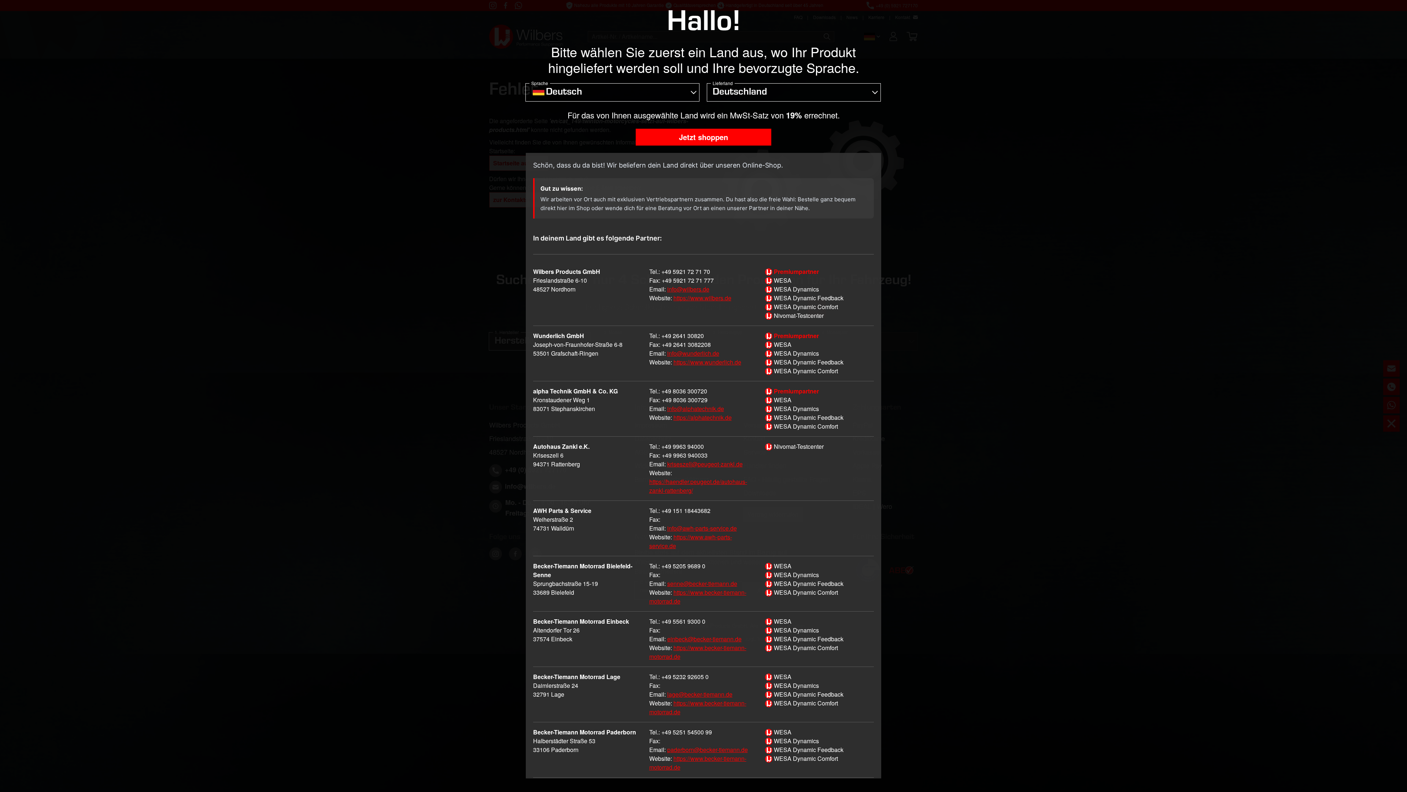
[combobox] (612, 92)
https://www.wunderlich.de (707, 362)
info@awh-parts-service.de (702, 528)
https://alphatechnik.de (702, 417)
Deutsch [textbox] (564, 93)
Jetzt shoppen (703, 137)
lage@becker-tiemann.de (699, 694)
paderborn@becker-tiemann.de (707, 749)
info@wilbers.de (688, 289)
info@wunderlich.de (693, 353)
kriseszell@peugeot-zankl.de (705, 464)
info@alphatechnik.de (695, 408)
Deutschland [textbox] (740, 93)
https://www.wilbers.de (702, 298)
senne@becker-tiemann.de (702, 583)
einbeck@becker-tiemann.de (704, 639)
